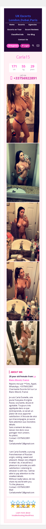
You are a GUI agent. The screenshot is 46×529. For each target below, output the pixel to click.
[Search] (33, 45)
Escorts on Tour (14, 29)
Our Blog (31, 34)
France (26, 380)
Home (11, 24)
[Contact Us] (38, 45)
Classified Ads (17, 34)
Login (26, 46)
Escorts (21, 24)
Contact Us (23, 39)
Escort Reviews (32, 29)
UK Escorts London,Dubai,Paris (23, 18)
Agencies (32, 24)
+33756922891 (25, 78)
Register (14, 46)
